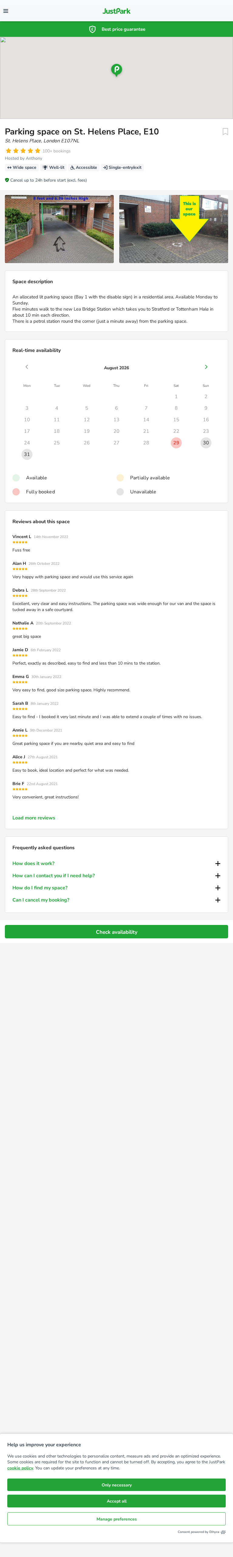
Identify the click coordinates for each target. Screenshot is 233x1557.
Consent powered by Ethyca (198, 1532)
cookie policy (20, 1468)
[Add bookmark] (225, 131)
